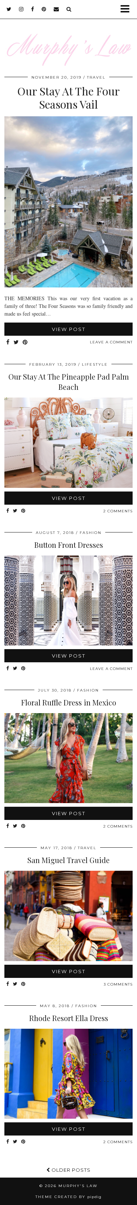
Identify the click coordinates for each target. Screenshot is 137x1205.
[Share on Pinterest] (25, 342)
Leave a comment (111, 342)
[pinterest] (44, 9)
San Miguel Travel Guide (68, 860)
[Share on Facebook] (8, 342)
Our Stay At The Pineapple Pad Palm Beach (68, 382)
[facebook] (32, 9)
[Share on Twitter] (16, 342)
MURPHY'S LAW (78, 1185)
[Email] (56, 9)
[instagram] (21, 9)
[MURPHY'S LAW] (68, 37)
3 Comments (118, 984)
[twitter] (9, 9)
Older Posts (70, 1170)
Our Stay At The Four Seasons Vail (68, 98)
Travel (96, 77)
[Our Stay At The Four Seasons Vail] (68, 285)
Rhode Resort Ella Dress (68, 1018)
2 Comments (118, 511)
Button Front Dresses (68, 545)
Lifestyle (95, 364)
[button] (127, 9)
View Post (68, 329)
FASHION (91, 532)
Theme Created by (68, 1196)
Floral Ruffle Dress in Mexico (68, 702)
